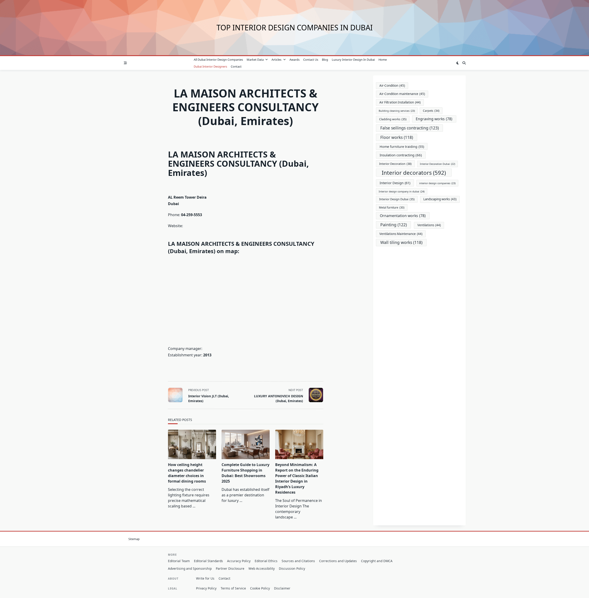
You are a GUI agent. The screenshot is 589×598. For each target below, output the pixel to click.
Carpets (431, 111)
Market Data (255, 59)
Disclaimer (282, 588)
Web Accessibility (261, 568)
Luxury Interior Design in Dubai (353, 59)
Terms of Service (233, 588)
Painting (393, 224)
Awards (294, 59)
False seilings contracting (409, 128)
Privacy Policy (206, 588)
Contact (236, 66)
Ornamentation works (403, 215)
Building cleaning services (397, 110)
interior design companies (437, 183)
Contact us (310, 59)
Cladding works (393, 119)
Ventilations (429, 225)
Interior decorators (414, 172)
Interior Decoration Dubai (437, 164)
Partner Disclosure (230, 568)
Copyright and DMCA (377, 561)
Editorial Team (179, 561)
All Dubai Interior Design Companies (218, 59)
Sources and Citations (298, 561)
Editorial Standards (208, 561)
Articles (276, 59)
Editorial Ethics (266, 561)
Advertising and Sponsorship (190, 568)
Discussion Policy (292, 568)
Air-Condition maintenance (402, 94)
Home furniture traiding (402, 146)
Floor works (396, 137)
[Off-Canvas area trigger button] (125, 63)
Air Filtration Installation (400, 102)
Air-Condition (392, 85)
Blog (325, 59)
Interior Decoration (395, 164)
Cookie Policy (260, 588)
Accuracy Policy (239, 561)
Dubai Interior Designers (210, 66)
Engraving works (434, 118)
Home (382, 59)
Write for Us (205, 578)
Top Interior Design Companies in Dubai (295, 27)
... (194, 506)
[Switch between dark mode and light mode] (458, 63)
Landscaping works (439, 199)
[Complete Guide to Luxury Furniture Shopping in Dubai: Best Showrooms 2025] (246, 444)
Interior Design (395, 182)
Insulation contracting (401, 155)
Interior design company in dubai (401, 191)
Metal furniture (391, 207)
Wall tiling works (401, 242)
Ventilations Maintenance (400, 234)
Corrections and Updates (338, 561)
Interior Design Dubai (397, 199)
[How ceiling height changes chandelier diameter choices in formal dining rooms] (192, 444)
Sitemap (134, 539)
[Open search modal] (464, 63)
